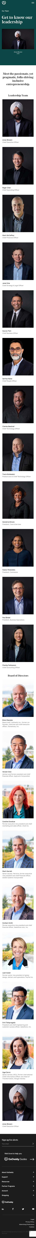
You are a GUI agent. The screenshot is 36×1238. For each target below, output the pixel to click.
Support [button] (5, 1177)
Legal (32, 1219)
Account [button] (5, 1190)
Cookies (31, 1227)
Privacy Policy (30, 1222)
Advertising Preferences (26, 1224)
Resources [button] (5, 1181)
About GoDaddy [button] (8, 1172)
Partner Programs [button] (8, 1186)
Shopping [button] (5, 1195)
